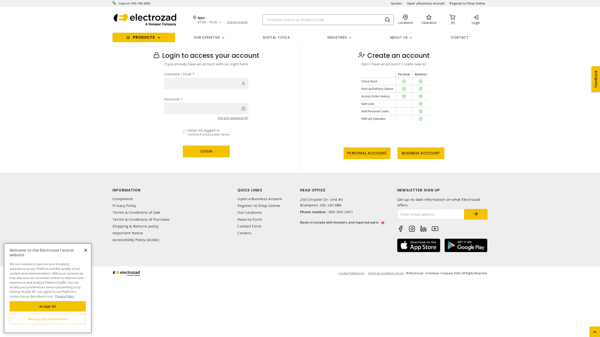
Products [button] (144, 37)
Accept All (47, 306)
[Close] (86, 250)
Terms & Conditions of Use (386, 273)
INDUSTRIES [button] (337, 37)
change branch (237, 22)
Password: (173, 99)
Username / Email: (179, 74)
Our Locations (249, 212)
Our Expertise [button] (207, 37)
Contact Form (249, 226)
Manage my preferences (48, 319)
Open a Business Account (426, 3)
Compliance (122, 199)
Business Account (421, 153)
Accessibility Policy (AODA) (135, 240)
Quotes (396, 3)
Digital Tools (276, 37)
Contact (460, 37)
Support (124, 3)
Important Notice (127, 233)
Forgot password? (233, 117)
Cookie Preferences (351, 273)
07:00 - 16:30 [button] (207, 22)
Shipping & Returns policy (135, 226)
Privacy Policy (124, 205)
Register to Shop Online (467, 3)
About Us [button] (399, 37)
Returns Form (249, 219)
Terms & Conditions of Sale (136, 212)
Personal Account (367, 153)
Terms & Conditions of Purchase (141, 219)
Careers (244, 233)
